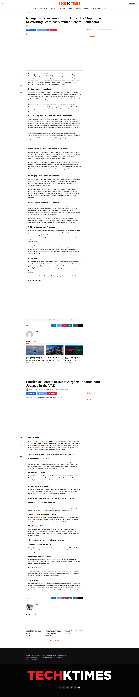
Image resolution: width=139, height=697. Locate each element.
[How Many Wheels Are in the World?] (74, 623)
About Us (78, 8)
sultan (31, 389)
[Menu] (5, 3)
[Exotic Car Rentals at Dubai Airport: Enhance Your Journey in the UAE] (54, 415)
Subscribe (132, 3)
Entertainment (43, 8)
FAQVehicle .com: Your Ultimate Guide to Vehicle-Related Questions (53, 631)
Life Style (62, 8)
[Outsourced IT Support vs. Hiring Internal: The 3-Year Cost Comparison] (74, 350)
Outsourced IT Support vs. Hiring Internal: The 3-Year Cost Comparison (73, 359)
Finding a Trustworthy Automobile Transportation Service (34, 631)
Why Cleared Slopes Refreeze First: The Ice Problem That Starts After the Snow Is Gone (35, 359)
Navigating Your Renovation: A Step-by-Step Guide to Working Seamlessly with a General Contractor (52, 319)
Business (53, 8)
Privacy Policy (97, 8)
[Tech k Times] (69, 3)
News (70, 8)
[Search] (3, 3)
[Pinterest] (21, 88)
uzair (31, 26)
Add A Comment (54, 368)
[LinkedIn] (21, 85)
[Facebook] (21, 77)
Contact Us (87, 8)
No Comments (56, 26)
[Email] (21, 92)
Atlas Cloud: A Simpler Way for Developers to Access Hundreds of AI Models (54, 359)
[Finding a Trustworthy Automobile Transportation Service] (35, 623)
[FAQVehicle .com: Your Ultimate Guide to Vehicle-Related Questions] (54, 623)
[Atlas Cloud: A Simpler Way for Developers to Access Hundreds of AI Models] (54, 350)
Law (105, 8)
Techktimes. (71, 692)
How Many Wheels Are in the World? (74, 630)
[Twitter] (21, 81)
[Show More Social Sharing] (59, 30)
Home (34, 8)
